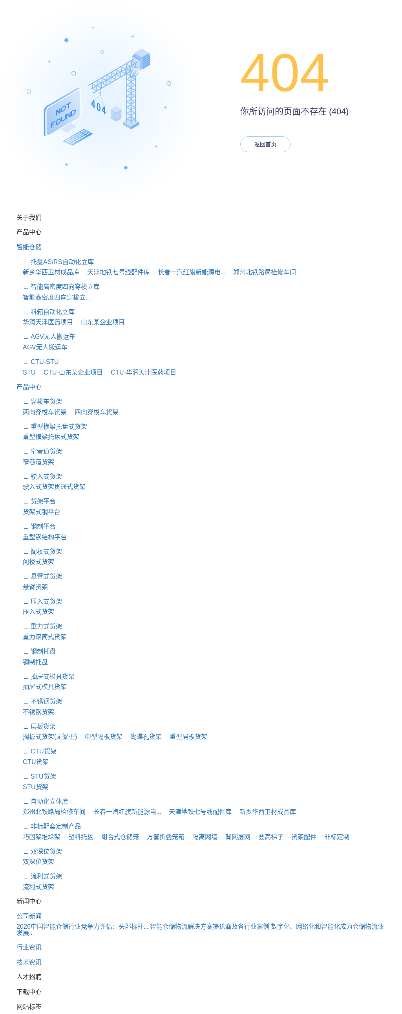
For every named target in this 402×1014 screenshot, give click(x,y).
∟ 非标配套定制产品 (48, 826)
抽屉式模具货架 (41, 686)
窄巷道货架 (35, 462)
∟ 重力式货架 (39, 626)
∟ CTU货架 (36, 751)
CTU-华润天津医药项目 (140, 372)
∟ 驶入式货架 (39, 476)
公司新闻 (29, 916)
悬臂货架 (32, 587)
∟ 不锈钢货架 (39, 701)
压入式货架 (35, 611)
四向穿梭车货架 (93, 412)
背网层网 (234, 837)
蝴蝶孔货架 (143, 736)
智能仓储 (29, 247)
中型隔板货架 (100, 736)
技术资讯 (29, 962)
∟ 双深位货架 (39, 851)
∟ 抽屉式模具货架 (45, 676)
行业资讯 (29, 947)
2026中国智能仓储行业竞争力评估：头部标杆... (82, 926)
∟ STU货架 (36, 776)
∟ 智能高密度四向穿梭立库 (58, 286)
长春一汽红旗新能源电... (188, 272)
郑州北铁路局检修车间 (261, 272)
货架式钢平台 (38, 512)
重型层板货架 (185, 736)
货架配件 (300, 837)
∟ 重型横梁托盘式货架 (51, 426)
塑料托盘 (77, 837)
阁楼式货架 (35, 561)
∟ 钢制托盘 (36, 651)
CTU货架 (32, 762)
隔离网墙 (201, 837)
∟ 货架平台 (36, 501)
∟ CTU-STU (37, 361)
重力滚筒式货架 (41, 637)
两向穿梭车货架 (41, 412)
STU (26, 372)
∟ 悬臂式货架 (39, 576)
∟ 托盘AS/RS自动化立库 (55, 262)
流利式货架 (35, 887)
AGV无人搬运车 (42, 347)
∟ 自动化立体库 (42, 801)
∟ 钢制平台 (36, 526)
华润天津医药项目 (44, 322)
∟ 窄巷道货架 (39, 451)
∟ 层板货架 (36, 726)
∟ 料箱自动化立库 (45, 312)
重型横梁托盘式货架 (47, 437)
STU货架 (32, 787)
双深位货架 (35, 861)
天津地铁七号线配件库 (115, 272)
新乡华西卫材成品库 (47, 272)
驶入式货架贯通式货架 (51, 486)
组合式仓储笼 (117, 837)
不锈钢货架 (35, 712)
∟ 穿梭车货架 (39, 401)
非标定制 (333, 837)
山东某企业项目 (100, 322)
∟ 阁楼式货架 (39, 551)
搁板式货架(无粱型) (46, 736)
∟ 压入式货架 (39, 601)
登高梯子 (267, 837)
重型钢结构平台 (41, 537)
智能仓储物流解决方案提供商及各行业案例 (209, 926)
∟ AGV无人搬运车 (45, 336)
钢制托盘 (32, 662)
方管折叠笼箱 (163, 837)
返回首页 (265, 144)
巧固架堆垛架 (38, 837)
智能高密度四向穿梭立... (53, 297)
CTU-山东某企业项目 (70, 372)
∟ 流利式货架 (39, 876)
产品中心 (29, 387)
